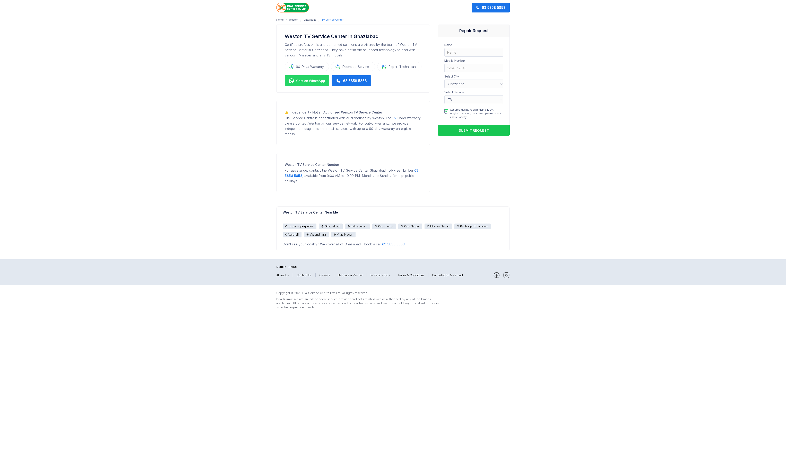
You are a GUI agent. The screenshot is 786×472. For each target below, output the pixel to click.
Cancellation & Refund (447, 275)
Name (448, 45)
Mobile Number (454, 60)
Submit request (474, 130)
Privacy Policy (380, 275)
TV (394, 118)
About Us (282, 275)
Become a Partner (350, 275)
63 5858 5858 (393, 244)
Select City (451, 76)
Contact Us (304, 275)
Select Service (454, 92)
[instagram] (506, 275)
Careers (324, 275)
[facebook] (496, 275)
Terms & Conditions (411, 275)
